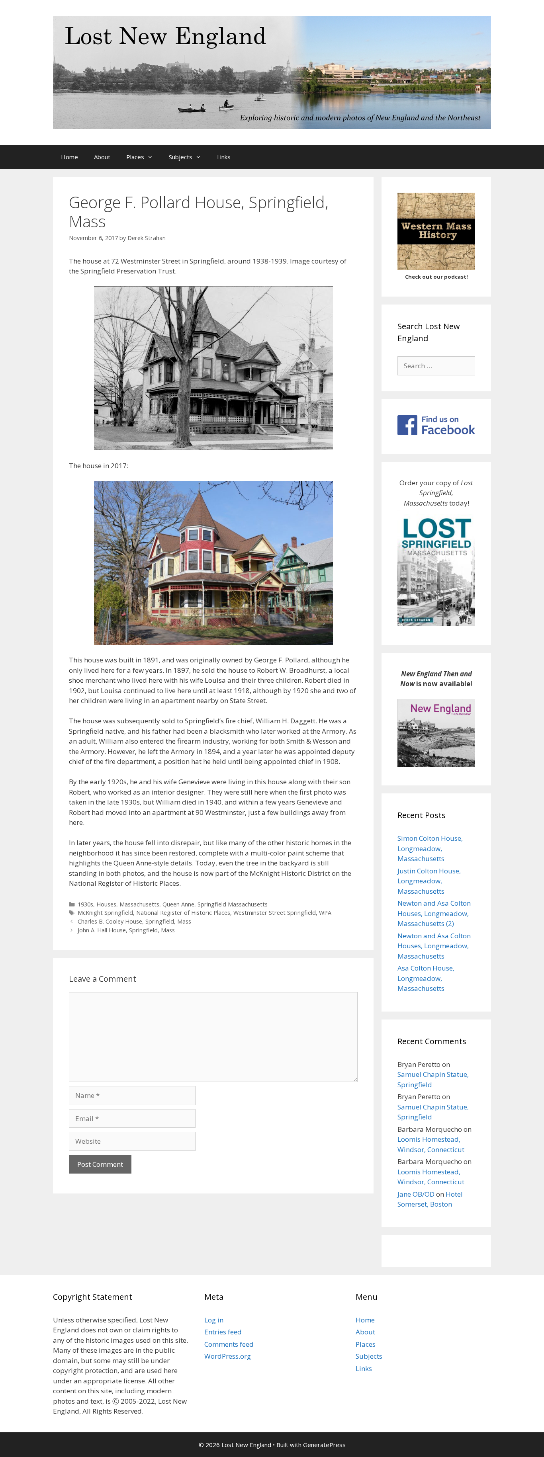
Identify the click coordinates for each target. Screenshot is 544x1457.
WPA (325, 912)
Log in (213, 1319)
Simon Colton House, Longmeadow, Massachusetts (430, 848)
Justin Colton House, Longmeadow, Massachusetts (429, 881)
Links (224, 157)
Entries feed (223, 1331)
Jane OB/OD (415, 1194)
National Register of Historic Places (183, 912)
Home (69, 157)
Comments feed (229, 1344)
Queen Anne (178, 904)
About (102, 157)
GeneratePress (324, 1445)
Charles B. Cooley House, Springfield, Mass (134, 921)
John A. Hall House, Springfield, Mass (126, 930)
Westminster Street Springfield (274, 912)
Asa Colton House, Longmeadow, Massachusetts (425, 978)
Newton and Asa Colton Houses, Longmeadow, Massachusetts (434, 946)
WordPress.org (227, 1356)
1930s (85, 904)
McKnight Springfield (105, 912)
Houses (106, 904)
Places (135, 157)
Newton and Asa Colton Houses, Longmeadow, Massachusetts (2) (434, 913)
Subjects (180, 157)
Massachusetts (139, 904)
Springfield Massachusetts (233, 904)
